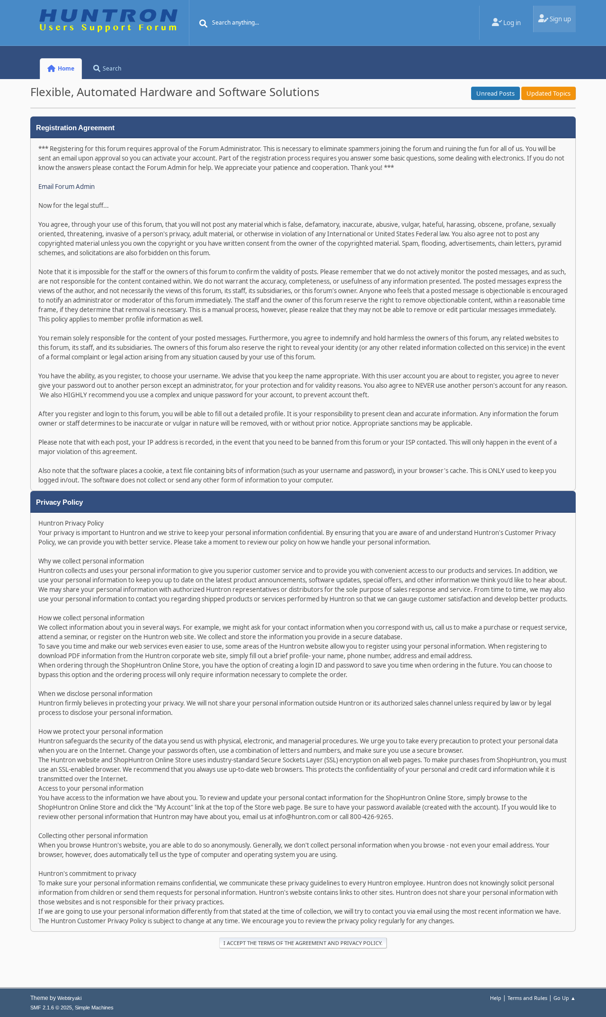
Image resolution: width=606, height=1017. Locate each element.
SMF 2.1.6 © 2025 (51, 1007)
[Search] (203, 23)
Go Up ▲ (564, 997)
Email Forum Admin (66, 186)
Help (495, 997)
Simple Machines (94, 1007)
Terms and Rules (527, 997)
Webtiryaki (69, 998)
